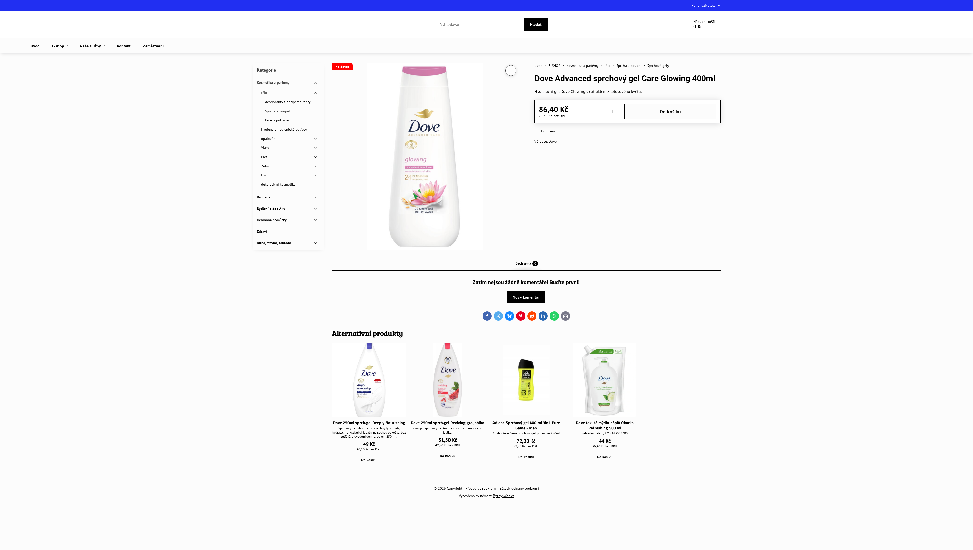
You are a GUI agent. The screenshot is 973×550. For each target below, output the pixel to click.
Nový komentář (526, 297)
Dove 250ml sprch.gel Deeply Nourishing (369, 423)
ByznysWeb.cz (503, 495)
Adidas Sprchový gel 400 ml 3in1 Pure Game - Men (526, 425)
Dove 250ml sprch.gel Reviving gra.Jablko (447, 423)
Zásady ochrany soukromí (519, 488)
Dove (553, 141)
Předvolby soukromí (481, 488)
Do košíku (670, 111)
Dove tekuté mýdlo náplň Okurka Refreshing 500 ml (605, 425)
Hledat (536, 24)
